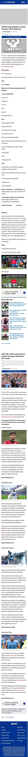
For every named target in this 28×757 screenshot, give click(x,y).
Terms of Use (21, 735)
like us (24, 239)
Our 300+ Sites (21, 730)
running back (21, 680)
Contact (3, 730)
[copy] (10, 34)
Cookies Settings (6, 743)
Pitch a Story (20, 732)
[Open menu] (2, 2)
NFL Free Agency (9, 717)
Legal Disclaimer (22, 738)
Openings (20, 727)
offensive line (21, 690)
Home (2, 343)
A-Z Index (20, 740)
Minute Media (8, 747)
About (3, 727)
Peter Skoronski (12, 655)
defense (14, 537)
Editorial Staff (6, 31)
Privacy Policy (5, 735)
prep (24, 394)
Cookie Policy (5, 738)
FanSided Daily (5, 732)
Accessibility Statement (8, 740)
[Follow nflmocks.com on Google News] (24, 293)
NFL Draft (8, 343)
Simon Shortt (6, 368)
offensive (4, 532)
